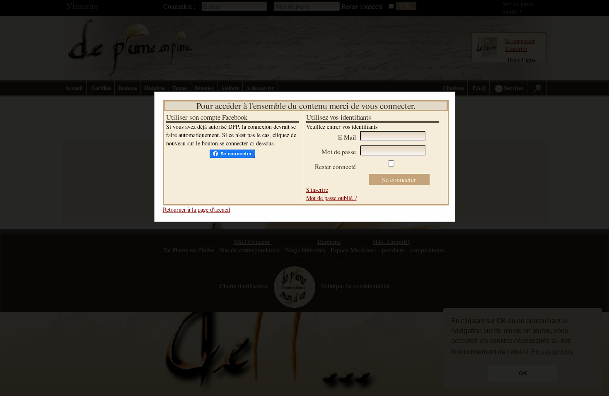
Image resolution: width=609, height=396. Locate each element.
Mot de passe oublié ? (331, 198)
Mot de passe (338, 151)
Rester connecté (335, 166)
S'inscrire (317, 189)
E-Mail (347, 137)
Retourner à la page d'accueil (196, 209)
